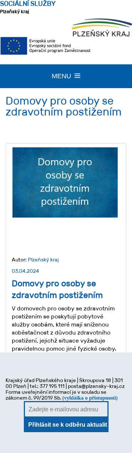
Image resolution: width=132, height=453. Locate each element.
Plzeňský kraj (28, 7)
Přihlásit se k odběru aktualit (67, 425)
